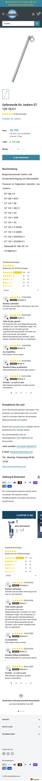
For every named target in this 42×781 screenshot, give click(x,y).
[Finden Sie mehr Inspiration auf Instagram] (8, 753)
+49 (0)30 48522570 (26, 446)
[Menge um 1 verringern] (12, 149)
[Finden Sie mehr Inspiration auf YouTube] (12, 753)
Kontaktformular (18, 427)
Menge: (5, 149)
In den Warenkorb (21, 157)
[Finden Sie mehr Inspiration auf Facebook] (3, 753)
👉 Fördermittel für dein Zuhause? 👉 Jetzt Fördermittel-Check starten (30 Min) (21, 3)
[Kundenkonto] (33, 14)
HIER (18, 438)
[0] (38, 14)
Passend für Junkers (11, 119)
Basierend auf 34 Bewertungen (15, 268)
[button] (7, 114)
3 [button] (21, 393)
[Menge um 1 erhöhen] (24, 149)
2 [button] (16, 393)
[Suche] (37, 23)
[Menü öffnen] (3, 14)
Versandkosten (25, 133)
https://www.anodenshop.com (14, 467)
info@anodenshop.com (21, 451)
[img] (15, 297)
